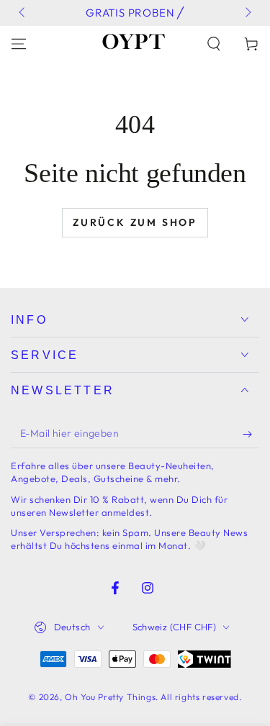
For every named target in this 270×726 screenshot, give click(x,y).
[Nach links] (23, 13)
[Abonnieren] (251, 434)
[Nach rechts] (247, 13)
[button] (214, 44)
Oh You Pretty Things (110, 696)
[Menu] (18, 44)
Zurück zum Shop (135, 222)
